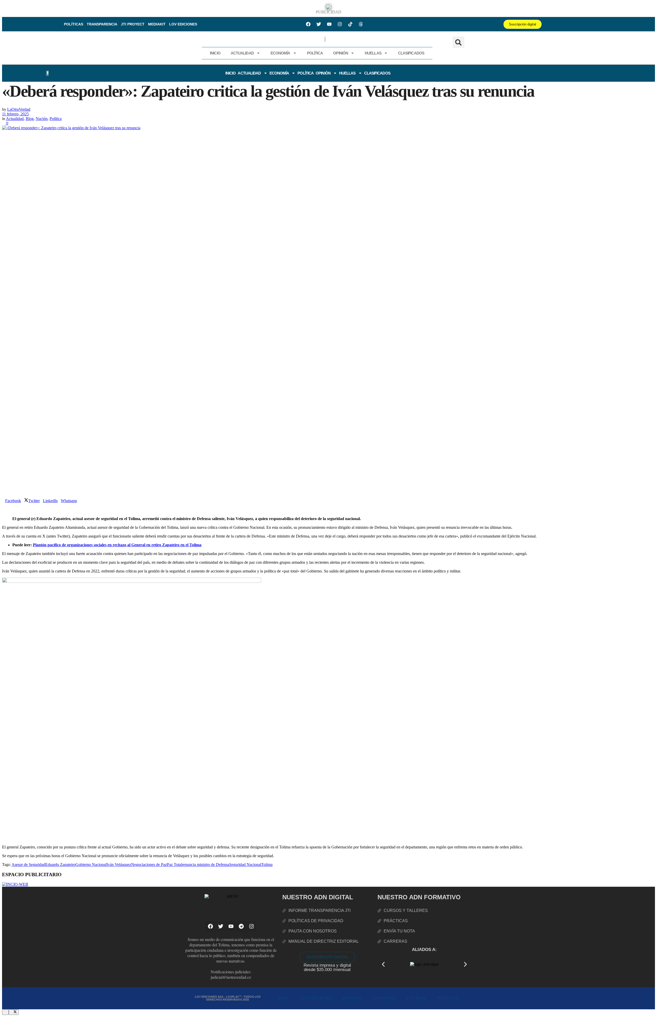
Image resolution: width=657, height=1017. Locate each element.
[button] (458, 42)
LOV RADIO (384, 998)
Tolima (267, 864)
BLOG (284, 998)
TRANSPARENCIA (102, 24)
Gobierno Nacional (91, 864)
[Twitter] (318, 24)
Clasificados (411, 53)
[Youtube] (329, 24)
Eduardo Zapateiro (60, 864)
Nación (41, 118)
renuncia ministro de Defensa (205, 864)
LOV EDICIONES (183, 24)
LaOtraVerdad (18, 109)
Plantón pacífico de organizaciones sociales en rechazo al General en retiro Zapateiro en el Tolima (117, 545)
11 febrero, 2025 (15, 114)
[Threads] (360, 24)
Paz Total (174, 864)
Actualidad (242, 53)
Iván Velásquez (119, 864)
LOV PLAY (416, 998)
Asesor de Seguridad (28, 864)
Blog (30, 118)
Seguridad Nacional (245, 864)
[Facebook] (308, 24)
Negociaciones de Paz (149, 864)
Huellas (373, 53)
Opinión (340, 53)
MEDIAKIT (157, 24)
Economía (280, 53)
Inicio (215, 53)
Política (315, 53)
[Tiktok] (350, 24)
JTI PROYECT (132, 24)
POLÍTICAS (73, 24)
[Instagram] (339, 24)
